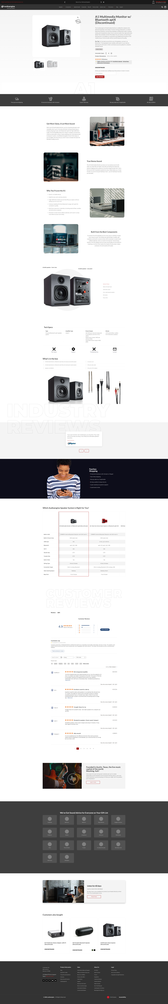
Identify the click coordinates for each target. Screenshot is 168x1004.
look (65, 663)
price (81, 663)
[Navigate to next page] (93, 749)
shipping (60, 663)
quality (55, 663)
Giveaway (62, 976)
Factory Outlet (95, 7)
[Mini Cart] (165, 7)
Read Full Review (70, 440)
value (72, 663)
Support (121, 7)
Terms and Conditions (115, 972)
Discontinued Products (65, 979)
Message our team (161, 1)
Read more (67, 680)
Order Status (79, 979)
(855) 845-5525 (49, 976)
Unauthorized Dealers (81, 990)
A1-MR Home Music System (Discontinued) (108, 943)
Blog (117, 7)
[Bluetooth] (108, 53)
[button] (81, 450)
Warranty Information (81, 983)
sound (76, 663)
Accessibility (122, 997)
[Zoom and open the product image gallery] (78, 17)
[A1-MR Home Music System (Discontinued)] (112, 930)
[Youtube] (53, 980)
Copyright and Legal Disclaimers (117, 974)
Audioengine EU (63, 981)
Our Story (96, 970)
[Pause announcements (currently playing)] (103, 2)
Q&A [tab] (58, 612)
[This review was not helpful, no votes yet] (115, 684)
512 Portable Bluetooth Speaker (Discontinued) (81, 943)
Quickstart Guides (63, 972)
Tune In (95, 974)
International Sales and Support (83, 970)
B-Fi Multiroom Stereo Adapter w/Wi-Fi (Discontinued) (55, 943)
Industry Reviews (97, 981)
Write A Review (104, 629)
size (68, 663)
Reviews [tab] (53, 612)
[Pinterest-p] (50, 980)
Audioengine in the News (99, 988)
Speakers (61, 7)
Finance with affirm (81, 976)
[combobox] (68, 657)
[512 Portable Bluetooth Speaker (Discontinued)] (84, 930)
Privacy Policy (114, 970)
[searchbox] (55, 657)
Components (68, 7)
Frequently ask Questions (65, 974)
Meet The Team (97, 972)
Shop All (89, 7)
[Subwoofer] (111, 53)
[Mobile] (106, 53)
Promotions (110, 7)
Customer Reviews (98, 979)
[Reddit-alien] (55, 980)
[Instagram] (47, 980)
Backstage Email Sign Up (99, 990)
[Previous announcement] (65, 2)
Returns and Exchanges (82, 985)
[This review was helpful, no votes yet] (113, 684)
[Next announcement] (101, 2)
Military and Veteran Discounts (83, 972)
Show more (86, 663)
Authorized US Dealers (81, 988)
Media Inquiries (97, 983)
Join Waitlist (99, 76)
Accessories (84, 7)
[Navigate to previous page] (74, 749)
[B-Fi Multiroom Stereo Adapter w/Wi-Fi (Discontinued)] (56, 930)
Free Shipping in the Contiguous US (12, 2)
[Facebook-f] (44, 980)
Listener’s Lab (102, 7)
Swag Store (96, 976)
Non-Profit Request (98, 985)
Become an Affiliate (81, 974)
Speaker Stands (77, 7)
